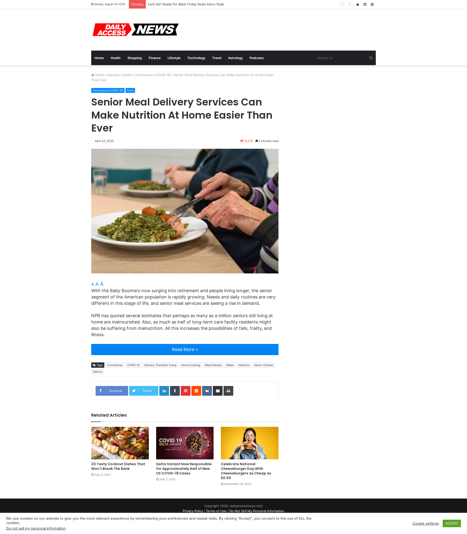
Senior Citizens (263, 365)
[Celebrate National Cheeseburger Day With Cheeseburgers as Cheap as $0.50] (249, 443)
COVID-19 (133, 365)
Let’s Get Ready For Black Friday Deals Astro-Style (186, 4)
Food (130, 90)
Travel (216, 58)
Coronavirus (115, 365)
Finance (155, 58)
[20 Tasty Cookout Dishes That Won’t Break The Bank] (120, 443)
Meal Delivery (213, 365)
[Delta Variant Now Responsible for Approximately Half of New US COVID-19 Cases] (185, 443)
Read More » (185, 349)
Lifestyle (174, 58)
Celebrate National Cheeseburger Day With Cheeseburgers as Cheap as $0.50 (246, 471)
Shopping (134, 58)
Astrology (235, 58)
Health (116, 58)
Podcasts (257, 58)
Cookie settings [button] (426, 523)
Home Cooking (190, 365)
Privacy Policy (193, 511)
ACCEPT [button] (452, 523)
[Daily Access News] (135, 29)
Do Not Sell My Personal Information (256, 511)
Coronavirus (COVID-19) (153, 75)
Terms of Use (216, 511)
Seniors (97, 371)
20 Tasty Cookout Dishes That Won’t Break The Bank (118, 466)
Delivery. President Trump (160, 365)
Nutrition (244, 365)
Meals (230, 365)
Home (99, 58)
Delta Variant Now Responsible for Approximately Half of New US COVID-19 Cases (184, 469)
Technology (196, 58)
